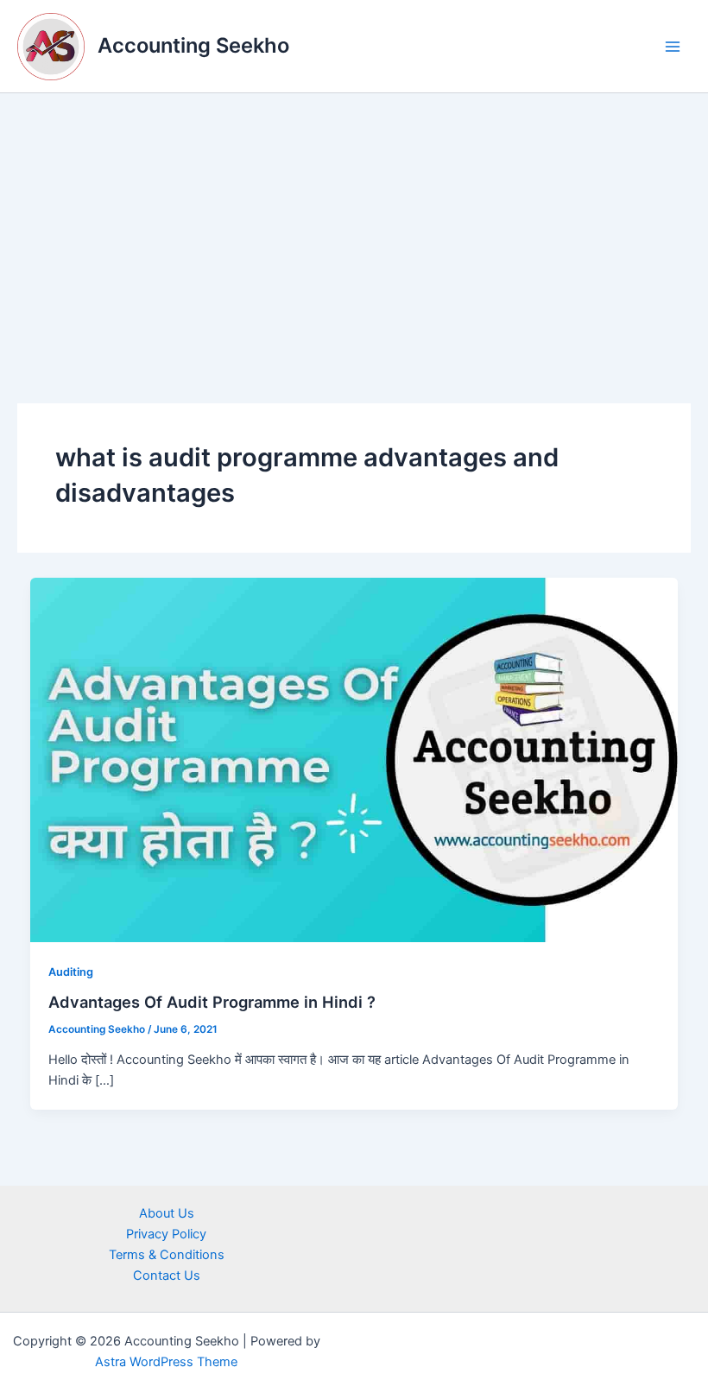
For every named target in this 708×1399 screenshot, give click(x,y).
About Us (166, 1213)
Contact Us (166, 1275)
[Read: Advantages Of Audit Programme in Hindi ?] (354, 759)
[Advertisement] (354, 223)
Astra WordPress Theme (166, 1362)
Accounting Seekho (193, 45)
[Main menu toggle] (672, 46)
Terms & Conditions (166, 1255)
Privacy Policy (166, 1234)
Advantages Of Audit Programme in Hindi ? (212, 1001)
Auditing (70, 971)
